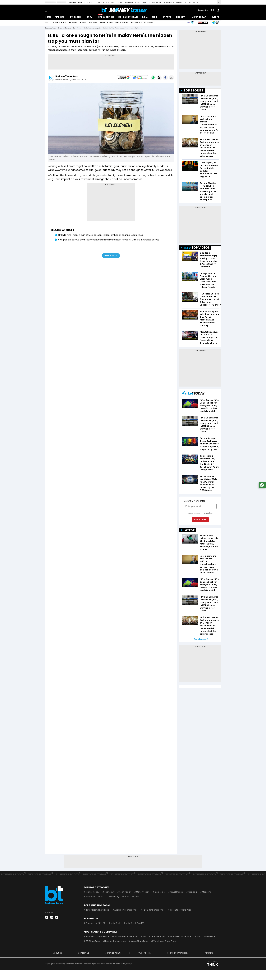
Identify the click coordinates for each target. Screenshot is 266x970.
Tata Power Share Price (164, 941)
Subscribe (203, 10)
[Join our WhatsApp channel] (262, 487)
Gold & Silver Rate (128, 17)
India (145, 17)
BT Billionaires (106, 17)
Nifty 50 (101, 923)
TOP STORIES (193, 90)
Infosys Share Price (206, 936)
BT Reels (148, 22)
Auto (127, 896)
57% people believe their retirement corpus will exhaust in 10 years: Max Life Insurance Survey (109, 239)
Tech (154, 17)
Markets (59, 17)
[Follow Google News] (140, 77)
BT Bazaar (88, 2)
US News (72, 22)
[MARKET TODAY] (193, 393)
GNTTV (195, 2)
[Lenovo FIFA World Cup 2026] (203, 23)
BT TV (89, 17)
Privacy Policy (144, 952)
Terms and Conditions (178, 952)
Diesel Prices (121, 22)
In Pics (83, 22)
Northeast (110, 2)
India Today (99, 2)
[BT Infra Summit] (190, 23)
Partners (209, 952)
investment (77, 28)
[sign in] (218, 10)
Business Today (75, 2)
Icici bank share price (115, 941)
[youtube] (51, 917)
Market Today (92, 892)
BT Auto (167, 17)
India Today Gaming (125, 2)
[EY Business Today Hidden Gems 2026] (215, 23)
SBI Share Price (93, 941)
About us (57, 952)
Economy (109, 892)
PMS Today (136, 22)
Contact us (83, 952)
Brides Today (169, 2)
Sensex (89, 923)
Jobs (137, 896)
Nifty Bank (115, 923)
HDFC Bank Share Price (154, 910)
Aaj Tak (188, 2)
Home (48, 17)
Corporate (160, 892)
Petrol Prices (106, 22)
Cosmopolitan (140, 2)
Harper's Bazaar (155, 2)
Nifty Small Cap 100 (135, 923)
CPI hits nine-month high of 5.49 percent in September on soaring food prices (100, 235)
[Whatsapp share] (153, 77)
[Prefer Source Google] (124, 77)
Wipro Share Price (139, 941)
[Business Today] (124, 10)
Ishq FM (179, 2)
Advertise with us (113, 952)
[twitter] (56, 917)
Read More (109, 256)
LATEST (189, 530)
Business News (50, 28)
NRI (46, 22)
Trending (192, 892)
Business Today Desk (66, 76)
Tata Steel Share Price (180, 910)
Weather (93, 22)
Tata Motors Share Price (97, 910)
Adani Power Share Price (126, 910)
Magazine (75, 17)
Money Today (198, 17)
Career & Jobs (58, 22)
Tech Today (125, 892)
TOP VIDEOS (200, 247)
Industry (180, 17)
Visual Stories (176, 892)
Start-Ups (90, 896)
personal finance (64, 28)
